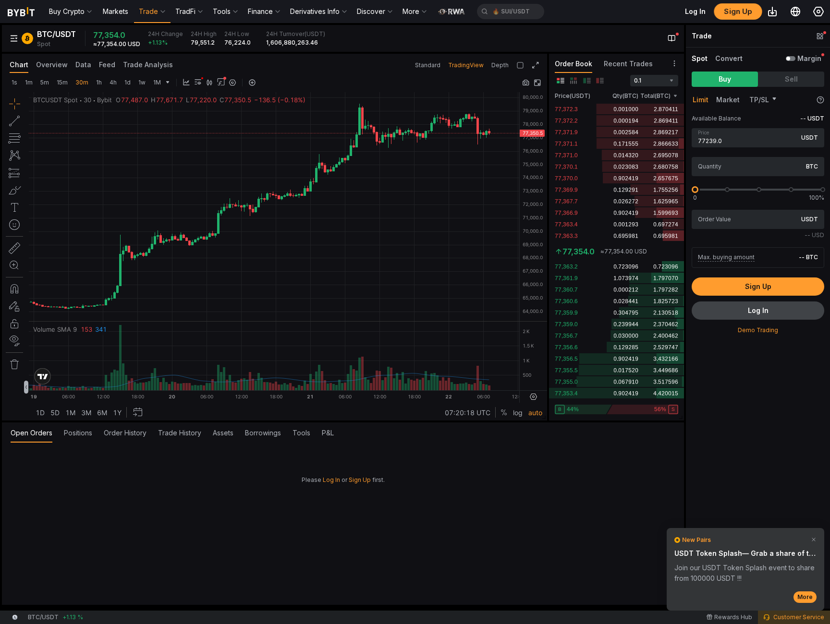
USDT (809, 137)
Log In (331, 479)
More (805, 596)
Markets (115, 11)
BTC (812, 166)
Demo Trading (758, 330)
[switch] (790, 58)
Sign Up (360, 479)
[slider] (695, 189)
